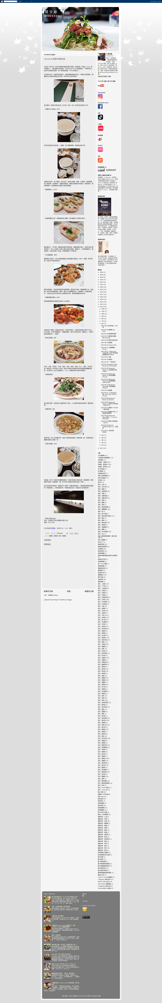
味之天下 (100, 542)
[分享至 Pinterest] (77, 533)
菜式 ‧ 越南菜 (102, 729)
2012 (101, 306)
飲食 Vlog (101, 796)
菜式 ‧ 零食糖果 (102, 747)
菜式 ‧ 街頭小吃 (102, 725)
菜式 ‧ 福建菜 (102, 751)
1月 (102, 445)
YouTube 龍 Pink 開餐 (104, 888)
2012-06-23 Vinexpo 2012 (109, 345)
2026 (101, 272)
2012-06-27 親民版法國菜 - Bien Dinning (109, 336)
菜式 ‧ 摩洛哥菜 (102, 763)
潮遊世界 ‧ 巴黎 (102, 819)
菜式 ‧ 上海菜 (102, 584)
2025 (101, 274)
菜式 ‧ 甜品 (101, 709)
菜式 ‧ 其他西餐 (102, 653)
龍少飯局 (100, 859)
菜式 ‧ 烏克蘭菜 (102, 691)
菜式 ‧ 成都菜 (102, 631)
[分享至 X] (74, 533)
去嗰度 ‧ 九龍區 (102, 462)
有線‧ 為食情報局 (103, 475)
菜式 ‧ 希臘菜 (102, 646)
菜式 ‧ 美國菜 (102, 678)
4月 (102, 437)
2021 (101, 284)
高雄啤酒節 (101, 566)
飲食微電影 (101, 803)
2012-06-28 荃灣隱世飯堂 (108, 333)
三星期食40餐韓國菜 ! (104, 457)
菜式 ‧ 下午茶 (102, 586)
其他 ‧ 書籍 (101, 502)
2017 (101, 294)
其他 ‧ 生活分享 (102, 487)
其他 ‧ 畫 (100, 511)
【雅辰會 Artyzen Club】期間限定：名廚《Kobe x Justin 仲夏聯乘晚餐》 (63, 926)
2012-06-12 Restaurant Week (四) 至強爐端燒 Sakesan (108, 386)
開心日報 (100, 792)
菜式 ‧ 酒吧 (101, 698)
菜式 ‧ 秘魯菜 (102, 693)
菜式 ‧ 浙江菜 (102, 687)
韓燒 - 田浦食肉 (56, 935)
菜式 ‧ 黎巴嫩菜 (102, 769)
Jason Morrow (83, 996)
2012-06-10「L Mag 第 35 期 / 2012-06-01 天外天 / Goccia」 (109, 394)
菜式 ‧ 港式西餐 (102, 718)
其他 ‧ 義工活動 (102, 513)
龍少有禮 (100, 857)
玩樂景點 (100, 549)
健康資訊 (100, 570)
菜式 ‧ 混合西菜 (102, 707)
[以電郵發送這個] (70, 533)
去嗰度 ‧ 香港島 (53, 536)
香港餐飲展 (101, 561)
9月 (102, 316)
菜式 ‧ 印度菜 (102, 626)
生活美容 (100, 471)
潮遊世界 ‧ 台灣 (102, 821)
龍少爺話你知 (102, 868)
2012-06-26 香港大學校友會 (109, 340)
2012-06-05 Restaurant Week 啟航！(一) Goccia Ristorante (109, 417)
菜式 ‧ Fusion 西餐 (103, 787)
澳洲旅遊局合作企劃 (104, 855)
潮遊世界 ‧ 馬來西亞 (104, 839)
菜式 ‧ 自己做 (102, 635)
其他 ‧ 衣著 (101, 493)
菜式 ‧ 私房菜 (102, 651)
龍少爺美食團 (102, 861)
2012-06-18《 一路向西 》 (109, 362)
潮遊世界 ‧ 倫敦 (102, 830)
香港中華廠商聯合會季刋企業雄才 (108, 555)
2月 (102, 442)
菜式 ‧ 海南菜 (102, 689)
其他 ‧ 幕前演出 (102, 522)
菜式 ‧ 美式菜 (102, 671)
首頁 (69, 591)
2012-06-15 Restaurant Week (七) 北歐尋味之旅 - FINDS (109, 370)
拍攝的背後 (101, 544)
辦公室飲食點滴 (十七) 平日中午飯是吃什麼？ (65, 897)
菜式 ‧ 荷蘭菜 (102, 711)
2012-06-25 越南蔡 (106, 342)
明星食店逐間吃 (102, 546)
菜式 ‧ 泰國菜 (102, 684)
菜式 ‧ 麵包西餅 (102, 781)
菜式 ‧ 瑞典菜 (102, 743)
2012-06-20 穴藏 (106, 357)
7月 (102, 321)
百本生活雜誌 (102, 478)
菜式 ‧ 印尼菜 (102, 624)
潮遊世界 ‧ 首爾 (102, 828)
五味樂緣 (100, 460)
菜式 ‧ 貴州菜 (102, 727)
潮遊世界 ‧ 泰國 (102, 832)
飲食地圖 (100, 799)
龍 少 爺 (51, 12)
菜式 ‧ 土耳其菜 (102, 588)
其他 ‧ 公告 (101, 484)
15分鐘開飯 (101, 455)
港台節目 (100, 579)
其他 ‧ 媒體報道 (102, 509)
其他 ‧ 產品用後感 (103, 507)
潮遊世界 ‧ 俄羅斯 (103, 823)
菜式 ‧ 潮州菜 (102, 765)
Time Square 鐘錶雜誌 (104, 884)
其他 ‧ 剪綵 (101, 504)
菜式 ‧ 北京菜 (102, 610)
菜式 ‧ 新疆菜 (102, 740)
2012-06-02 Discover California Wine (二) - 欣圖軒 (109, 426)
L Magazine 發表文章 (104, 879)
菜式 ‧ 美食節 (102, 673)
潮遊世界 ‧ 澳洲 (102, 850)
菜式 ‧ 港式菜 (102, 720)
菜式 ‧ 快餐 (101, 648)
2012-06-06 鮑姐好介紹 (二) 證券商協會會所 (109, 412)
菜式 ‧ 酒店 (101, 700)
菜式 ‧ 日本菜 (102, 599)
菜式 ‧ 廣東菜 (62, 536)
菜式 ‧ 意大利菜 (102, 738)
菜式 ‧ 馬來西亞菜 (103, 702)
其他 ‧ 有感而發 (102, 491)
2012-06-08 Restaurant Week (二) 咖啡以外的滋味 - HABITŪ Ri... (109, 404)
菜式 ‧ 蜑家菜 (102, 756)
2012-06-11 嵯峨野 (106, 390)
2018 (101, 292)
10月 (103, 314)
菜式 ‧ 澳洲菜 (102, 774)
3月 (102, 440)
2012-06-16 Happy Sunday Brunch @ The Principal (109, 365)
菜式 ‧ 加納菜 (102, 608)
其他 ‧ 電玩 (101, 518)
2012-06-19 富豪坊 (106, 359)
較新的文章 (48, 591)
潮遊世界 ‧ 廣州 (102, 846)
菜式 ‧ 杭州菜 (102, 655)
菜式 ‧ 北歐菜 (102, 613)
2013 (101, 304)
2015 (101, 299)
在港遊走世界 (102, 473)
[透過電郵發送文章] (67, 533)
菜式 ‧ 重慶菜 (102, 682)
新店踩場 (100, 805)
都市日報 (100, 577)
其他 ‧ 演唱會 (102, 525)
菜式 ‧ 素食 (101, 696)
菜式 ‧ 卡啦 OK (102, 615)
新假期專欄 (101, 807)
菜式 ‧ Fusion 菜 (102, 790)
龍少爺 (110, 54)
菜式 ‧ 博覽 (101, 713)
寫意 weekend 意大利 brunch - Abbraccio (64, 964)
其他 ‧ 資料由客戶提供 (104, 516)
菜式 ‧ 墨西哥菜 (102, 772)
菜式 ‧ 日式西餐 (102, 602)
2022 (101, 282)
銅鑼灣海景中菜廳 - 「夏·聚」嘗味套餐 (63, 973)
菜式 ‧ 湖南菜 (102, 722)
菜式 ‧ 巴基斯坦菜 (103, 597)
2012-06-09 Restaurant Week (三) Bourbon (108, 399)
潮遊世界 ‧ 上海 (102, 816)
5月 (102, 435)
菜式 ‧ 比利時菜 (102, 604)
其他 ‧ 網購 (101, 529)
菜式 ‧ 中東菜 (102, 593)
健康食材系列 (102, 568)
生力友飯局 (101, 469)
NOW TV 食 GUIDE (103, 881)
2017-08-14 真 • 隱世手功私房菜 (61, 954)
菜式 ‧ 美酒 (101, 675)
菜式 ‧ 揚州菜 (102, 716)
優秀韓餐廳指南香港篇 (104, 872)
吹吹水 (100, 482)
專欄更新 (100, 575)
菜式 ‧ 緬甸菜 (102, 767)
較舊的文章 (89, 591)
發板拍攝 (100, 581)
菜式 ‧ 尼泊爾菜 (102, 622)
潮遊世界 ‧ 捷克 (102, 841)
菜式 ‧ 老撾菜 (102, 633)
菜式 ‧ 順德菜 (102, 734)
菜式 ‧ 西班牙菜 (102, 640)
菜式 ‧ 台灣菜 (102, 617)
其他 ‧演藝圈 (101, 540)
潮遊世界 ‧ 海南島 (103, 834)
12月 (103, 309)
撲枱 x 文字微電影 (103, 814)
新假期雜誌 (101, 810)
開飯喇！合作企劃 (103, 794)
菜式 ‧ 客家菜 (102, 666)
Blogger (95, 996)
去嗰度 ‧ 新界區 (102, 466)
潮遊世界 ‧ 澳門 (102, 848)
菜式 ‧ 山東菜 (102, 590)
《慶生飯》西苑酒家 (57, 916)
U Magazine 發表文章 (104, 886)
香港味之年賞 (102, 559)
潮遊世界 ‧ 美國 (102, 825)
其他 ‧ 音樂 (101, 500)
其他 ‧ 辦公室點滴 (103, 531)
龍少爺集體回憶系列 (104, 866)
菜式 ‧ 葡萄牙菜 (102, 745)
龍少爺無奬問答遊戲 (104, 863)
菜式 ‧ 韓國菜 (102, 776)
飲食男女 (100, 801)
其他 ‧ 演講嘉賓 (102, 527)
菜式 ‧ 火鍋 (101, 606)
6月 (102, 323)
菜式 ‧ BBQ (101, 785)
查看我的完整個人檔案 (104, 76)
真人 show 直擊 (102, 563)
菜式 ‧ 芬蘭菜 (102, 660)
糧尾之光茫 (101, 875)
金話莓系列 (101, 551)
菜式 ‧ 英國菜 (102, 680)
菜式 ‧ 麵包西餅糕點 (104, 783)
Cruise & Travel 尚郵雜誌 (105, 877)
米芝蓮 (100, 480)
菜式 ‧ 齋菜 (101, 778)
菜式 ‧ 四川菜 (102, 619)
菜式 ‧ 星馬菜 (102, 669)
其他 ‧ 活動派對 (102, 498)
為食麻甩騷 (101, 553)
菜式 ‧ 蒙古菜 (102, 754)
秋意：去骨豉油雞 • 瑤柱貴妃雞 (61, 906)
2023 (101, 279)
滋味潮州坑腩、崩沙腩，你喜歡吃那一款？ (64, 944)
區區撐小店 (101, 572)
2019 (101, 289)
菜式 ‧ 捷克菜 (102, 705)
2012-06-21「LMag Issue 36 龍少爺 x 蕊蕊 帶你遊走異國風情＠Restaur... (109, 353)
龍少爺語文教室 (102, 870)
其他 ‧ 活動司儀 (102, 495)
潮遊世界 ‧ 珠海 (102, 837)
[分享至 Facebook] (76, 533)
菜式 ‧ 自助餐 (102, 637)
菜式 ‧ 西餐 (101, 642)
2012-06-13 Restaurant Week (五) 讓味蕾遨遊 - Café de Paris (108, 381)
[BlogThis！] (72, 533)
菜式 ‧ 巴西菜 (102, 595)
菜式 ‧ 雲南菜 (102, 731)
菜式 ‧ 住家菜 (102, 644)
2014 (101, 302)
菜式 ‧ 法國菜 (102, 657)
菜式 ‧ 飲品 (101, 736)
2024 (101, 277)
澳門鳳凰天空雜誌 (103, 852)
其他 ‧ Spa (101, 534)
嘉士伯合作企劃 (102, 812)
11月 (102, 311)
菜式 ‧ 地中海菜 (102, 628)
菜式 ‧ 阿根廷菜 (102, 662)
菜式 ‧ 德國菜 (102, 760)
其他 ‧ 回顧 (101, 489)
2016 (101, 297)
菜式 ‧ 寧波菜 (102, 749)
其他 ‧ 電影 (101, 520)
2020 (101, 287)
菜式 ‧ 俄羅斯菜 (102, 664)
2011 (101, 448)
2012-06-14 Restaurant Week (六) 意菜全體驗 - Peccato (108, 375)
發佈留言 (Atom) (53, 595)
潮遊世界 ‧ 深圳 (102, 843)
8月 (102, 318)
